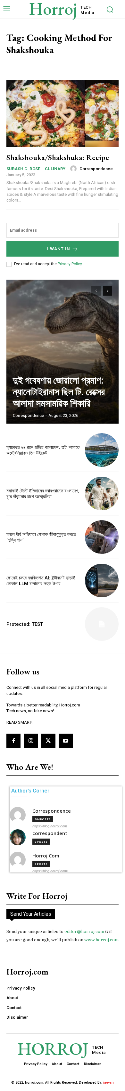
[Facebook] (13, 741)
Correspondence (96, 168)
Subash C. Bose (23, 168)
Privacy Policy (70, 264)
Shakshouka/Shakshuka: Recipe (57, 157)
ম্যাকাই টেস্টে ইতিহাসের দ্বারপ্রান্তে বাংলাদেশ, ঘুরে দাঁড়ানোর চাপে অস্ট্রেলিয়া (42, 493)
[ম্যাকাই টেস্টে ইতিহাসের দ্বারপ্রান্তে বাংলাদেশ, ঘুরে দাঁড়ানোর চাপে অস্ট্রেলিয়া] (102, 493)
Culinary (55, 168)
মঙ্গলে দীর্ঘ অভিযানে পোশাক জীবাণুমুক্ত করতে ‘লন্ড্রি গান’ (41, 537)
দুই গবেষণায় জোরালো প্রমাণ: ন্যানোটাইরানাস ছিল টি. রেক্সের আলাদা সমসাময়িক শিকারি (59, 392)
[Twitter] (48, 741)
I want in (58, 248)
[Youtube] (66, 741)
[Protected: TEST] (102, 624)
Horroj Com (45, 856)
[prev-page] (96, 291)
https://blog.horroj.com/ (50, 871)
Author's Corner (30, 790)
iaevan (108, 1082)
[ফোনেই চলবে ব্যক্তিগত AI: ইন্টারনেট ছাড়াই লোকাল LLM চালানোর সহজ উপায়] (102, 580)
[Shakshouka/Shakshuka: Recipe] (62, 113)
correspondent (49, 833)
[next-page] (107, 291)
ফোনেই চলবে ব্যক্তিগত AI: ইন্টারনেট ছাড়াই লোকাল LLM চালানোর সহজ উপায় (40, 580)
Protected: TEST (24, 624)
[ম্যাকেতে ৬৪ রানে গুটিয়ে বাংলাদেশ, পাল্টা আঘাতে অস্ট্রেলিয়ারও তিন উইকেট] (102, 450)
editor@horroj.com (84, 931)
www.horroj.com (101, 940)
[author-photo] (74, 168)
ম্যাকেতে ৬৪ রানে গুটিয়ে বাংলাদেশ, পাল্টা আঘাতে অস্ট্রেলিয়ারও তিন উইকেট (42, 450)
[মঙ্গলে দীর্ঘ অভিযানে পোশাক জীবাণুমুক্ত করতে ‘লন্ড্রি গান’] (102, 537)
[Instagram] (31, 741)
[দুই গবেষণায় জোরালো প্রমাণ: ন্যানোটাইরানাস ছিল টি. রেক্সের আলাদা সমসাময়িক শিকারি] (62, 352)
